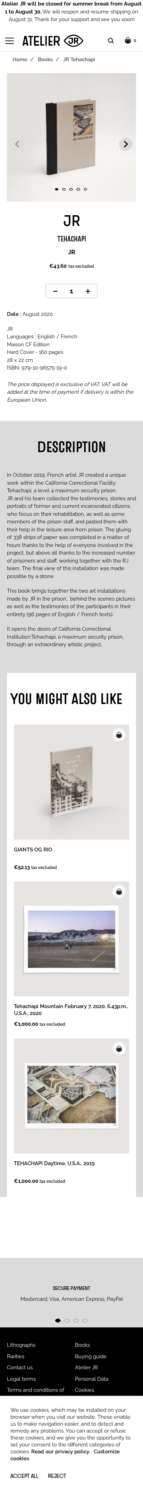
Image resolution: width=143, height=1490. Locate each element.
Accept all (24, 1475)
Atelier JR (86, 1367)
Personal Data (91, 1379)
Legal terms (21, 1379)
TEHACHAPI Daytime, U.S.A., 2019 (54, 1163)
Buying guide (91, 1356)
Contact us (20, 1367)
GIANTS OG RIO (33, 850)
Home (19, 59)
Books (45, 59)
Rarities (15, 1356)
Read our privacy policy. (60, 1451)
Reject (57, 1475)
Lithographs (21, 1345)
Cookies (84, 1390)
